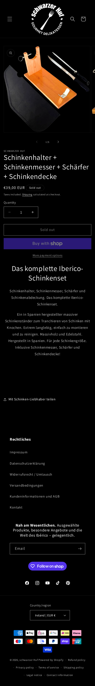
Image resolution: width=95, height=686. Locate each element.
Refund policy (76, 660)
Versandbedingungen (26, 485)
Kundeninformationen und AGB (34, 496)
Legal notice (34, 675)
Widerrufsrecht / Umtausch (31, 474)
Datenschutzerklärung (27, 463)
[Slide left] (36, 141)
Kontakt (16, 507)
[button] (9, 19)
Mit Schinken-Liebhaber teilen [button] (32, 399)
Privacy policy (25, 667)
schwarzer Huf (28, 660)
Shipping (27, 194)
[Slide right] (58, 141)
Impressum (19, 452)
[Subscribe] (79, 548)
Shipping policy (74, 667)
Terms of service (48, 667)
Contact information (60, 675)
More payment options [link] (48, 255)
